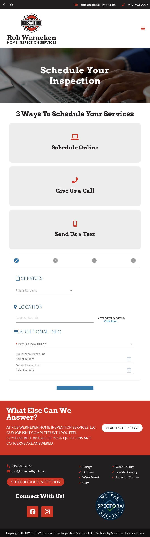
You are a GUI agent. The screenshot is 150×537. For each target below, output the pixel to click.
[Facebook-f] (4, 4)
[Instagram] (11, 4)
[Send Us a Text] (75, 224)
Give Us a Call (75, 191)
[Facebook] (32, 511)
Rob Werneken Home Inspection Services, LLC (62, 533)
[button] (103, 28)
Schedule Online (75, 147)
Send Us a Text (75, 234)
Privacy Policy (134, 533)
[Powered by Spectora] (110, 519)
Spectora (117, 533)
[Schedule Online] (75, 137)
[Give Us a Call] (75, 180)
